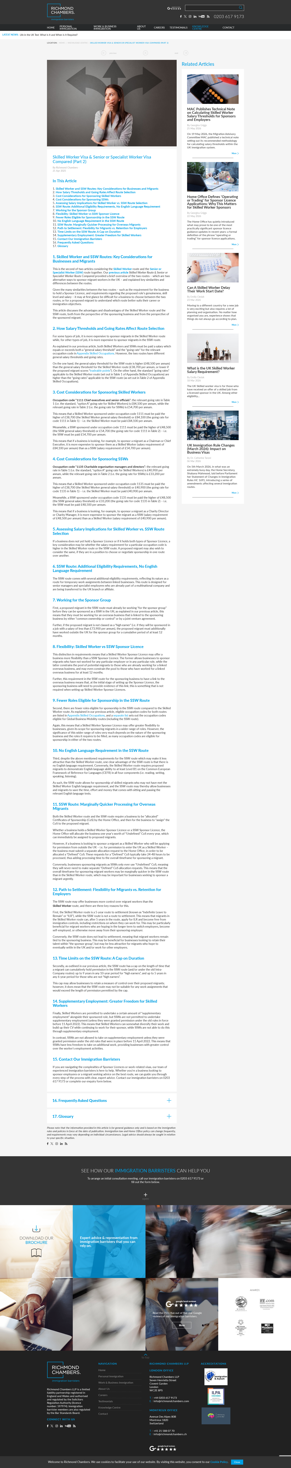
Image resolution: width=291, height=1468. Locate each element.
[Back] (145, 52)
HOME (51, 27)
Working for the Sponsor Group (76, 210)
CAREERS (159, 27)
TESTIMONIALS (178, 27)
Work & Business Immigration (115, 1382)
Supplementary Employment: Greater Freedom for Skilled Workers (99, 235)
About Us (104, 1389)
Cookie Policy (219, 1462)
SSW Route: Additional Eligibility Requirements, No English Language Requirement (108, 206)
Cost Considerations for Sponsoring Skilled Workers (88, 196)
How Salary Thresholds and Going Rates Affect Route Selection (96, 192)
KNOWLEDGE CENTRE (200, 27)
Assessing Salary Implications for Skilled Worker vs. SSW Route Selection (102, 203)
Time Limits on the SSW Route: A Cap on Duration (89, 231)
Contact (103, 1414)
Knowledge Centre (78, 43)
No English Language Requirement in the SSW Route (90, 221)
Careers (102, 1395)
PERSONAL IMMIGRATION (68, 27)
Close (237, 1462)
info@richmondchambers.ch (168, 1434)
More (182, 1325)
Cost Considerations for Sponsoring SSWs (82, 199)
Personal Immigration (110, 1376)
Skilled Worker (122, 269)
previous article (118, 272)
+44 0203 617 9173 (163, 1397)
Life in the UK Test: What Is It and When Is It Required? (49, 35)
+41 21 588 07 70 (162, 1430)
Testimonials (105, 1401)
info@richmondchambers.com (169, 1401)
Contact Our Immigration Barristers (79, 239)
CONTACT (228, 27)
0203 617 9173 (229, 16)
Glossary (62, 246)
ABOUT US (141, 27)
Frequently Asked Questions (75, 242)
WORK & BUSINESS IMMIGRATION (105, 27)
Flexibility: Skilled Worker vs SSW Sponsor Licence (87, 214)
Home (62, 43)
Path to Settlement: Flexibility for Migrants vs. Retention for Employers (102, 228)
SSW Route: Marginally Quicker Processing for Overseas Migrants (98, 224)
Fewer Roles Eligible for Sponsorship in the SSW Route (90, 217)
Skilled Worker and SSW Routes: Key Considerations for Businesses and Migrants (107, 188)
